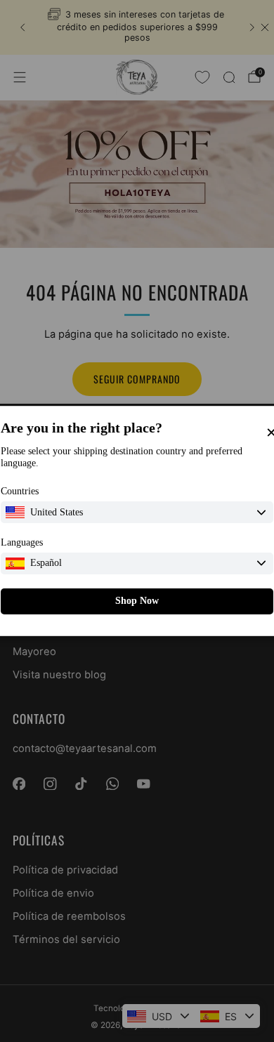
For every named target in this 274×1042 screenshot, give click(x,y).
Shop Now (137, 600)
